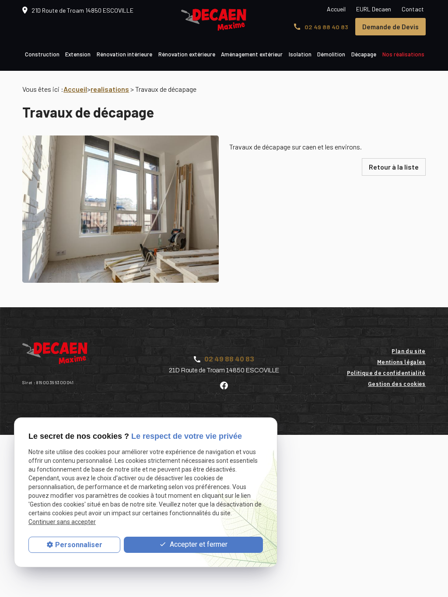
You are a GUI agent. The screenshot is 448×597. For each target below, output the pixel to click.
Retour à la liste (394, 167)
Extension (78, 54)
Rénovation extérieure (186, 54)
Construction (42, 54)
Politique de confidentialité (386, 373)
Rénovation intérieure (124, 54)
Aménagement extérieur (252, 54)
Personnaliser (78, 545)
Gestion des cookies (397, 384)
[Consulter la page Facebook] (224, 384)
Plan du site (408, 351)
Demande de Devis (390, 27)
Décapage (363, 54)
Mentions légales (401, 362)
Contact (413, 9)
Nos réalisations (403, 54)
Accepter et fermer (198, 544)
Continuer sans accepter (62, 521)
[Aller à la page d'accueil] (214, 20)
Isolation (300, 54)
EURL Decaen (373, 9)
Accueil (336, 9)
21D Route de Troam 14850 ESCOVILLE (82, 10)
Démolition (331, 54)
